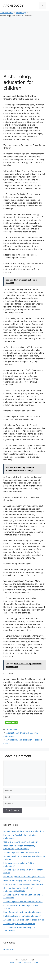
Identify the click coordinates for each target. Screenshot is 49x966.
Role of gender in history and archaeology (22, 912)
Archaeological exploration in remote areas (23, 901)
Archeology (11, 729)
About (12, 962)
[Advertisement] (24, 42)
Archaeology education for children (19, 924)
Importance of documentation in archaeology (23, 884)
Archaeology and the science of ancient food (23, 831)
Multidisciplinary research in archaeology (22, 916)
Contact (19, 962)
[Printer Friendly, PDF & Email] (11, 722)
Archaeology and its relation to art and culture (24, 920)
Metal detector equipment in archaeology (22, 880)
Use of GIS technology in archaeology (20, 842)
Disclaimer (28, 962)
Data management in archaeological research (24, 876)
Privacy (37, 962)
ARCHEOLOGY (13, 5)
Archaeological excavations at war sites (21, 852)
